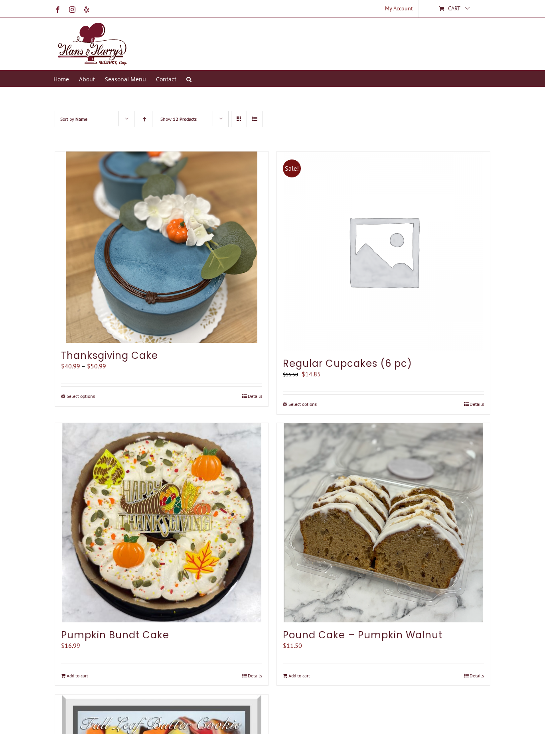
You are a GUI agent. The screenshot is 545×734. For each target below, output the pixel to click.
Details (255, 396)
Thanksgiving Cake (109, 355)
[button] (189, 79)
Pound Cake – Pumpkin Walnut (362, 635)
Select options (81, 396)
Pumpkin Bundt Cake (115, 635)
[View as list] (255, 119)
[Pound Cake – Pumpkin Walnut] (383, 522)
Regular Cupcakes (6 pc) (347, 363)
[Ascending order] (144, 119)
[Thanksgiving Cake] (161, 247)
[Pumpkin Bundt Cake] (161, 522)
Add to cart (77, 676)
